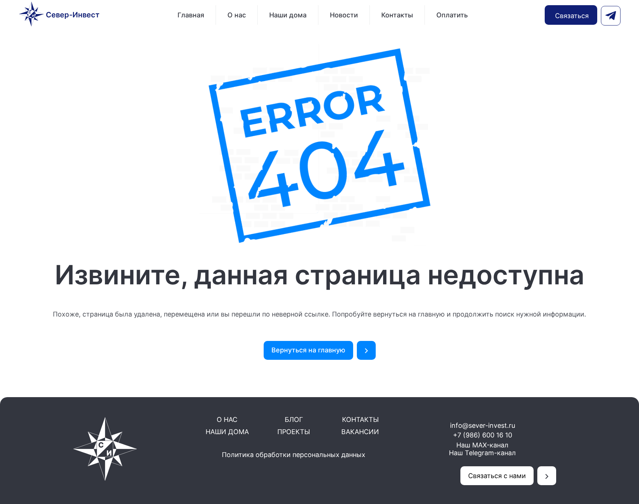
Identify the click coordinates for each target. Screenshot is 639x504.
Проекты (293, 432)
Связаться (572, 16)
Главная (191, 15)
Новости (344, 15)
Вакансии (360, 432)
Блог (294, 419)
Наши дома (288, 15)
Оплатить (452, 15)
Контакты (397, 15)
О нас (236, 15)
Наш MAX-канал (482, 445)
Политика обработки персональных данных (293, 455)
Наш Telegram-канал (482, 453)
